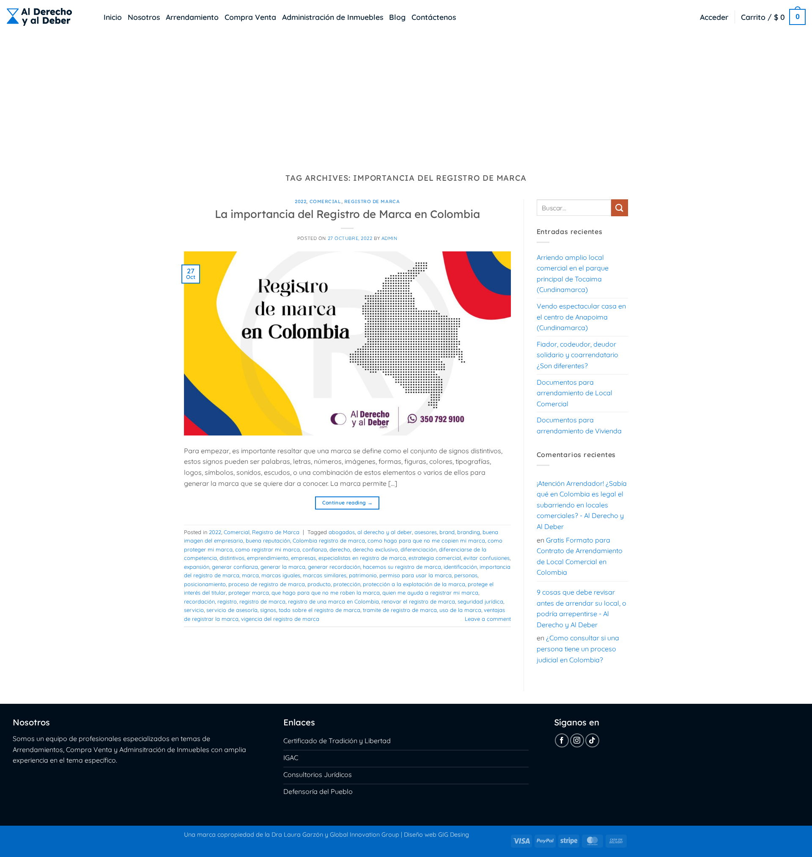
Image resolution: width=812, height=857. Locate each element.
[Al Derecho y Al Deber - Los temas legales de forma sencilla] (48, 17)
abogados (342, 532)
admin (389, 238)
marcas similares (324, 575)
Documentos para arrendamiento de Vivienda (579, 425)
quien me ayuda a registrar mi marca (430, 592)
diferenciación (418, 549)
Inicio (113, 17)
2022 (300, 201)
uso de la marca (460, 609)
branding (468, 532)
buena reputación (268, 540)
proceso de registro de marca (266, 584)
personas (465, 575)
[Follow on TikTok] (592, 740)
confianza (314, 549)
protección (346, 584)
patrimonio (363, 575)
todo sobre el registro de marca (319, 609)
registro (227, 601)
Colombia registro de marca (329, 540)
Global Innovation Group (364, 834)
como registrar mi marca (267, 549)
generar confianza (235, 566)
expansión (196, 566)
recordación (199, 601)
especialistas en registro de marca (362, 557)
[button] (714, 17)
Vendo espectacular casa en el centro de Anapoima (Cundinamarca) (581, 317)
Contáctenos (433, 17)
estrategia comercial (435, 557)
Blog (397, 17)
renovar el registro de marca (418, 601)
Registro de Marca (372, 201)
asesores (425, 532)
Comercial (325, 201)
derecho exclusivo (375, 549)
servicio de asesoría (232, 609)
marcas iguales (280, 575)
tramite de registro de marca (400, 609)
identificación (460, 566)
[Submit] (619, 207)
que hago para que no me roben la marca (326, 592)
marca (250, 575)
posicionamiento (205, 584)
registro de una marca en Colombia (333, 601)
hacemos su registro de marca (402, 566)
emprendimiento (267, 557)
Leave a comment (488, 618)
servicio (194, 609)
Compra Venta (250, 17)
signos (268, 609)
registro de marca (262, 601)
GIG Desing (453, 834)
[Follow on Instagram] (577, 740)
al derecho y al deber (384, 532)
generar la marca (283, 566)
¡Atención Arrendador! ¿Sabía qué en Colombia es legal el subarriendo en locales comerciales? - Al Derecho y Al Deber (582, 505)
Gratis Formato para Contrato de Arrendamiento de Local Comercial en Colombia (580, 556)
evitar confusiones (487, 557)
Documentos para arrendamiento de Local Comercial (574, 393)
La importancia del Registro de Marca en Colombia (347, 213)
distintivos (231, 557)
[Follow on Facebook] (562, 740)
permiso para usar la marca (415, 575)
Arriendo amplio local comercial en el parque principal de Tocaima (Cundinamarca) (573, 273)
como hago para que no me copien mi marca (426, 540)
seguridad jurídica (480, 601)
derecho (339, 549)
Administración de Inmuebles (332, 17)
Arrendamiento (192, 17)
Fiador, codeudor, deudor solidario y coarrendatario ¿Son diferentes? (577, 355)
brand (447, 532)
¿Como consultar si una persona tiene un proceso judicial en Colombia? (578, 649)
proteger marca (248, 592)
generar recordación (334, 566)
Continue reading (347, 502)
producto (319, 584)
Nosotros (144, 17)
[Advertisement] (406, 97)
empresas (303, 557)
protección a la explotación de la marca (414, 584)
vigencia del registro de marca (280, 618)
